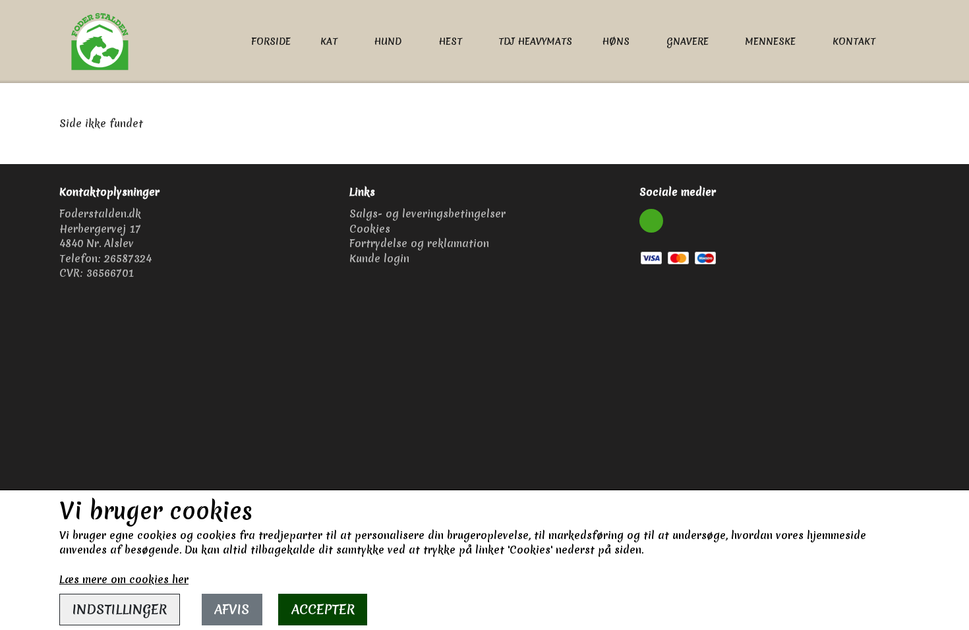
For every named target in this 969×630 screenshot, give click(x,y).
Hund (387, 41)
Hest (450, 41)
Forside (271, 41)
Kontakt (854, 41)
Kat (329, 41)
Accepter (323, 609)
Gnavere (687, 41)
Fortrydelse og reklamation (419, 243)
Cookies (369, 228)
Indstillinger (120, 609)
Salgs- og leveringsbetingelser (427, 213)
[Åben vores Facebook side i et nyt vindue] (651, 221)
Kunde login (379, 258)
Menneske (770, 41)
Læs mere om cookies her (124, 579)
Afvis (231, 609)
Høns (616, 41)
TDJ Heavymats (535, 41)
